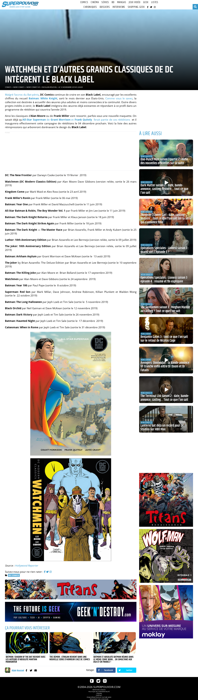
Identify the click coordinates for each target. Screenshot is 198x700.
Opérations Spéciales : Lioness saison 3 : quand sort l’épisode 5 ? (164, 250)
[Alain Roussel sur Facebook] (26, 670)
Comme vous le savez (119, 98)
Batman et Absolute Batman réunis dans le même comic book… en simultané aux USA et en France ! (113, 659)
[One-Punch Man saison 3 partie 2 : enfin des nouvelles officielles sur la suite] (166, 153)
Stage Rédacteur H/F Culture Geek (99, 697)
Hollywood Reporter (26, 565)
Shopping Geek (136, 7)
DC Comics (14, 575)
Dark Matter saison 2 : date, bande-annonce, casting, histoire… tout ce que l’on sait (164, 189)
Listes (154, 2)
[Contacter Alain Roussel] (36, 670)
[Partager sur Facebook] (106, 670)
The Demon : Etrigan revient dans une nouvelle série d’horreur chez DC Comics (69, 658)
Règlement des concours (99, 699)
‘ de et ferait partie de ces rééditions (76, 119)
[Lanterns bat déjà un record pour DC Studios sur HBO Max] (166, 419)
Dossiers (105, 7)
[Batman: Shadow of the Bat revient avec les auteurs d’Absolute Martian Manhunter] (27, 642)
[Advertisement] (71, 151)
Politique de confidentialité (99, 691)
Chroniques (90, 7)
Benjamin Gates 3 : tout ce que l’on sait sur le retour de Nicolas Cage (164, 338)
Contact (99, 695)
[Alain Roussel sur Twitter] (31, 670)
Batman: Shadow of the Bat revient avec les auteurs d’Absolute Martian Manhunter (26, 659)
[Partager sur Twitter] (126, 670)
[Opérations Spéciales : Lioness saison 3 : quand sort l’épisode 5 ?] (166, 241)
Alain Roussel (51, 87)
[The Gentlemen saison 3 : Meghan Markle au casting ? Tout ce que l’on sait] (166, 300)
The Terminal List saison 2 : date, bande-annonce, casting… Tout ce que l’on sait (164, 397)
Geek (146, 2)
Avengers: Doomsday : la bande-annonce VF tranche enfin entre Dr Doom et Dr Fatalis (164, 366)
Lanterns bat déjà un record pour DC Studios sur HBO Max (162, 427)
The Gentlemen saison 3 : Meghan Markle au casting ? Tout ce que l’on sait (165, 309)
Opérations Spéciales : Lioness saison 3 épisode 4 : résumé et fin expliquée (163, 279)
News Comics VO (33, 87)
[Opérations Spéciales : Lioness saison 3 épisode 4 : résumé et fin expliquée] (166, 271)
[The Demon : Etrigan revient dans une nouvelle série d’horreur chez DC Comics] (70, 642)
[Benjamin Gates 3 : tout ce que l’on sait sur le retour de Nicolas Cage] (166, 330)
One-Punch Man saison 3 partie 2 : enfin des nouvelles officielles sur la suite (164, 161)
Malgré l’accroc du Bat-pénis (22, 94)
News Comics (18, 87)
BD (113, 2)
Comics (84, 2)
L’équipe (99, 693)
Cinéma (95, 2)
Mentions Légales (99, 690)
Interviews (118, 7)
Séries (105, 2)
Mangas (121, 2)
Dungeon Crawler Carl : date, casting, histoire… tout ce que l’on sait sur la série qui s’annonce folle (165, 218)
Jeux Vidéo (134, 2)
